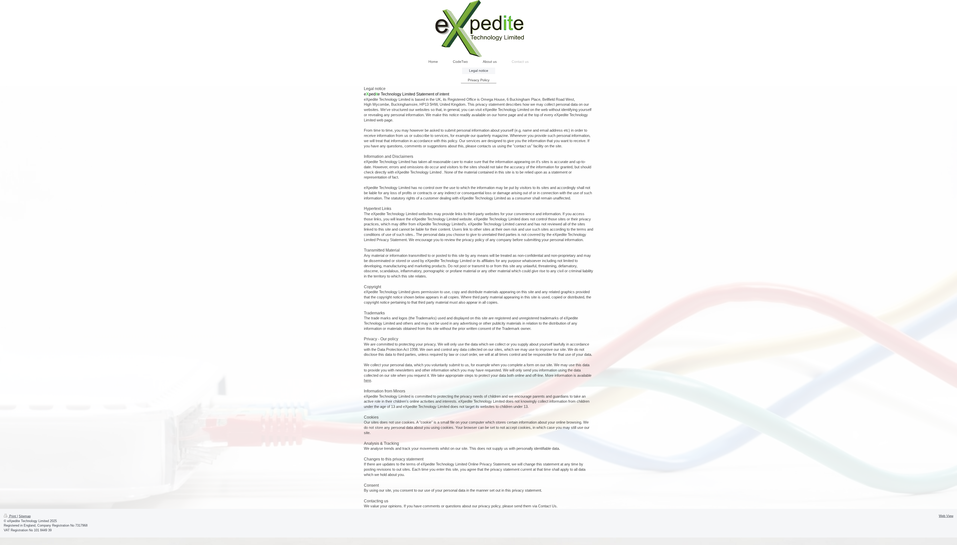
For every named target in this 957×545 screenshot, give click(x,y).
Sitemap (25, 516)
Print (12, 516)
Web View (946, 516)
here (367, 380)
